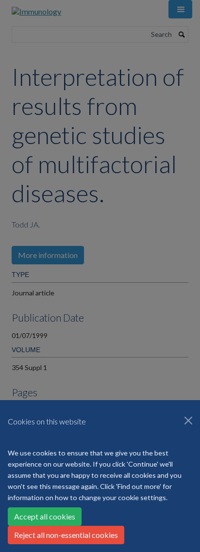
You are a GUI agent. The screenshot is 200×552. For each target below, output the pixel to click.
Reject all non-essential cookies (66, 534)
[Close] (188, 420)
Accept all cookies (44, 516)
